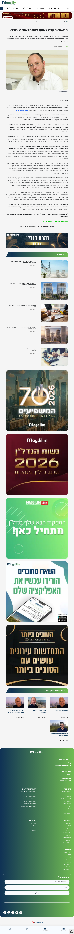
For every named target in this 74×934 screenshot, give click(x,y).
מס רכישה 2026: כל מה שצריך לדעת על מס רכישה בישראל (22, 349)
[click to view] (37, 15)
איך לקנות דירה (67, 828)
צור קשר (68, 862)
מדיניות (69, 808)
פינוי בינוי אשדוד (67, 794)
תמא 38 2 (33, 830)
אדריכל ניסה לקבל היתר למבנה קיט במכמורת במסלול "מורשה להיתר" (23, 262)
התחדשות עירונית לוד (30, 803)
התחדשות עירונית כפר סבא (28, 791)
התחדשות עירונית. (22, 110)
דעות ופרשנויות (53, 21)
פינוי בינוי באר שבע (66, 791)
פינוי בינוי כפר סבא (66, 798)
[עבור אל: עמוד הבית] (9, 3)
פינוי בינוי (67, 789)
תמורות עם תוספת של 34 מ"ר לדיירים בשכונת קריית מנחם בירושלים (21, 328)
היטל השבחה (67, 837)
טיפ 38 (34, 825)
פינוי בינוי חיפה (67, 803)
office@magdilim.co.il (63, 765)
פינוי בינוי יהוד (67, 801)
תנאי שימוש (68, 866)
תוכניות (69, 806)
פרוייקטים (68, 811)
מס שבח (68, 830)
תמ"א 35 (68, 840)
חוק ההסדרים (67, 842)
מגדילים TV (68, 857)
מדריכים (67, 820)
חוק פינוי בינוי (67, 813)
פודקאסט (68, 859)
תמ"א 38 (32, 820)
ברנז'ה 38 (33, 823)
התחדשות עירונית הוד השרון (28, 806)
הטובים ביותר (67, 852)
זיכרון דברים (68, 825)
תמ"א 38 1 (33, 828)
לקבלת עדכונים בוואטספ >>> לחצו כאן (55, 221)
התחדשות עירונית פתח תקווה (28, 796)
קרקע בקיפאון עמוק (61, 710)
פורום (69, 854)
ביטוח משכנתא (67, 832)
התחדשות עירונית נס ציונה (29, 798)
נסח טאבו (68, 823)
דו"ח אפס (68, 835)
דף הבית (63, 21)
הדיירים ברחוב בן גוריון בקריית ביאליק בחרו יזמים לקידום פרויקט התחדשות (23, 284)
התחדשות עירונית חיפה (29, 801)
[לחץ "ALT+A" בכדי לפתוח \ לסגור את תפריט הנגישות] (71, 931)
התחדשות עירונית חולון (29, 794)
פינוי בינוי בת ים (67, 796)
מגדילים (66, 46)
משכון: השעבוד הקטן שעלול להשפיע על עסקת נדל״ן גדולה (21, 306)
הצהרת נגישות (67, 864)
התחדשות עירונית (29, 789)
